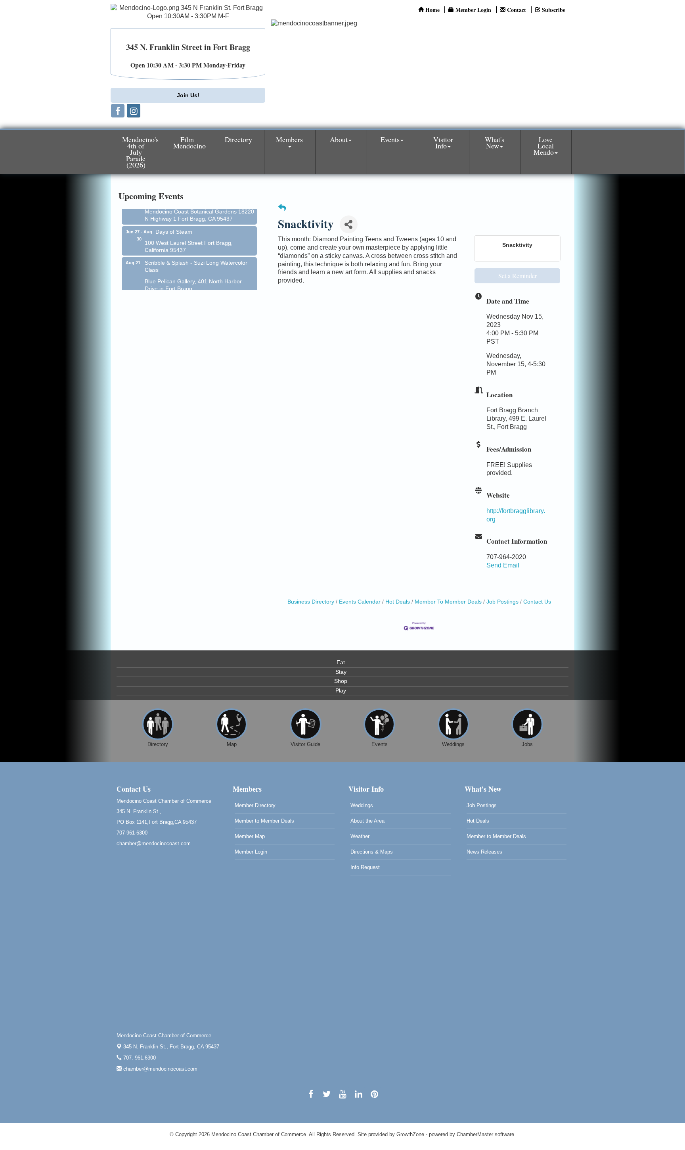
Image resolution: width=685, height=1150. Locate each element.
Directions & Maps (371, 852)
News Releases (484, 852)
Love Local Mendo (544, 146)
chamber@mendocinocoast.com (159, 1069)
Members (289, 139)
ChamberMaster (475, 1134)
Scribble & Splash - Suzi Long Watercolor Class (196, 256)
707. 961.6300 (139, 1058)
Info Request (365, 867)
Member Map (250, 836)
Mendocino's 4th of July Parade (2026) (140, 152)
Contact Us (537, 602)
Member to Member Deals (264, 821)
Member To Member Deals (448, 602)
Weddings (361, 805)
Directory (238, 139)
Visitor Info (443, 142)
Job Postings (502, 602)
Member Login (251, 852)
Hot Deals (397, 602)
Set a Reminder (517, 275)
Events (390, 139)
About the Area (367, 821)
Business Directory (310, 602)
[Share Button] (349, 224)
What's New (494, 142)
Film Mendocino (189, 142)
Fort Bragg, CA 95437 (171, 1047)
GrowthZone (410, 1134)
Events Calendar (360, 602)
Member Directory (255, 805)
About (339, 139)
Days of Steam (173, 221)
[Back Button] (282, 208)
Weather (359, 836)
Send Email (502, 565)
